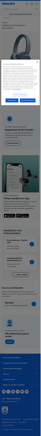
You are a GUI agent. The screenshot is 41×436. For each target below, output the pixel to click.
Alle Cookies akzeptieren (27, 102)
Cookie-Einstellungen (19, 96)
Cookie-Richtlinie (12, 91)
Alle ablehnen (11, 102)
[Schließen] (36, 61)
